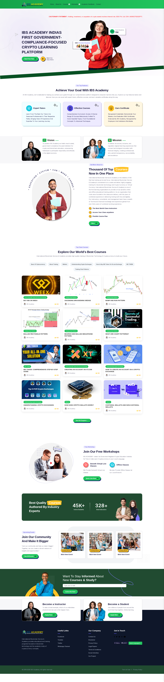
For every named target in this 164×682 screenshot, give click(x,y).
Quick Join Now (91, 478)
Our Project (92, 656)
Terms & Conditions (94, 649)
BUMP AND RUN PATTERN (115, 300)
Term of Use (126, 669)
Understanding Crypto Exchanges (82, 264)
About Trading (54, 264)
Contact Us (91, 636)
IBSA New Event (67, 554)
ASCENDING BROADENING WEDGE (77, 300)
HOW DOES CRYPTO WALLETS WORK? (79, 405)
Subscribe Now (70, 591)
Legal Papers (92, 646)
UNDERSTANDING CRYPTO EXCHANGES (38, 405)
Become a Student (118, 604)
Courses (65, 4)
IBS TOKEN (130, 264)
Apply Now (48, 615)
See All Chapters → (82, 420)
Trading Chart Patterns (82, 269)
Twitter (60, 643)
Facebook (61, 636)
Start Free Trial (29, 59)
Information (74, 4)
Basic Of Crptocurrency (38, 264)
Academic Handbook (88, 4)
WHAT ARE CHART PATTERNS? (117, 334)
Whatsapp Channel (64, 646)
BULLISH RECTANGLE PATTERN (35, 334)
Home (52, 4)
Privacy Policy (92, 643)
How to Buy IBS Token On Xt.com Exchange (109, 264)
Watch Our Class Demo (50, 58)
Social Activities (93, 653)
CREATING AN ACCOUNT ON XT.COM (78, 369)
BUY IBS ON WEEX (30, 300)
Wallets (65, 264)
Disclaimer (91, 640)
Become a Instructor (54, 604)
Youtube (60, 640)
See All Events (29, 556)
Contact (98, 4)
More (93, 223)
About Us (58, 4)
